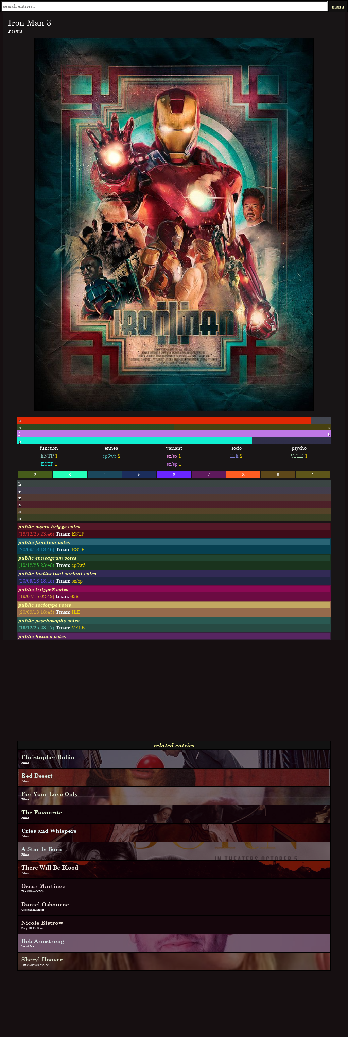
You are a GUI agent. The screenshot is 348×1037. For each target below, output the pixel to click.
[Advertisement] (174, 693)
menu (338, 6)
